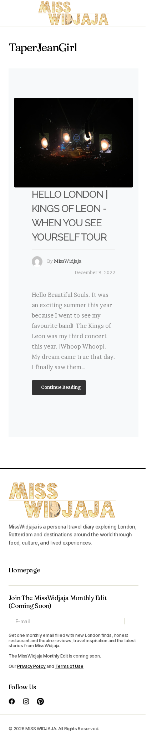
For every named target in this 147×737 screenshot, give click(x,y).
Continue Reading (60, 387)
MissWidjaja (67, 261)
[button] (12, 13)
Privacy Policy (31, 666)
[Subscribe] (131, 621)
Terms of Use (69, 666)
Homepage (24, 570)
